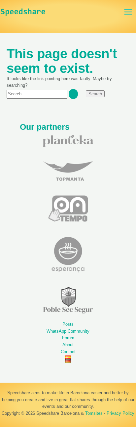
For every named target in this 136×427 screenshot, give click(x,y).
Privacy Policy (120, 413)
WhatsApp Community (68, 331)
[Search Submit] (73, 94)
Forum (68, 337)
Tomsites (94, 413)
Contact (68, 351)
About (68, 344)
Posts (68, 324)
